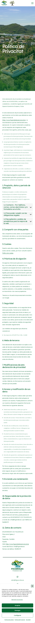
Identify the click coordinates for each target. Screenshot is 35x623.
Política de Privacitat (20, 619)
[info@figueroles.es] (17, 577)
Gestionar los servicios (17, 599)
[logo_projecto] (12, 3)
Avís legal (28, 619)
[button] (32, 586)
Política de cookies (9, 619)
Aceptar (17, 605)
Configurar (17, 615)
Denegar (17, 610)
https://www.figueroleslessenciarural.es (14, 120)
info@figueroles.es (17, 580)
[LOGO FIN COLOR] (4, 3)
